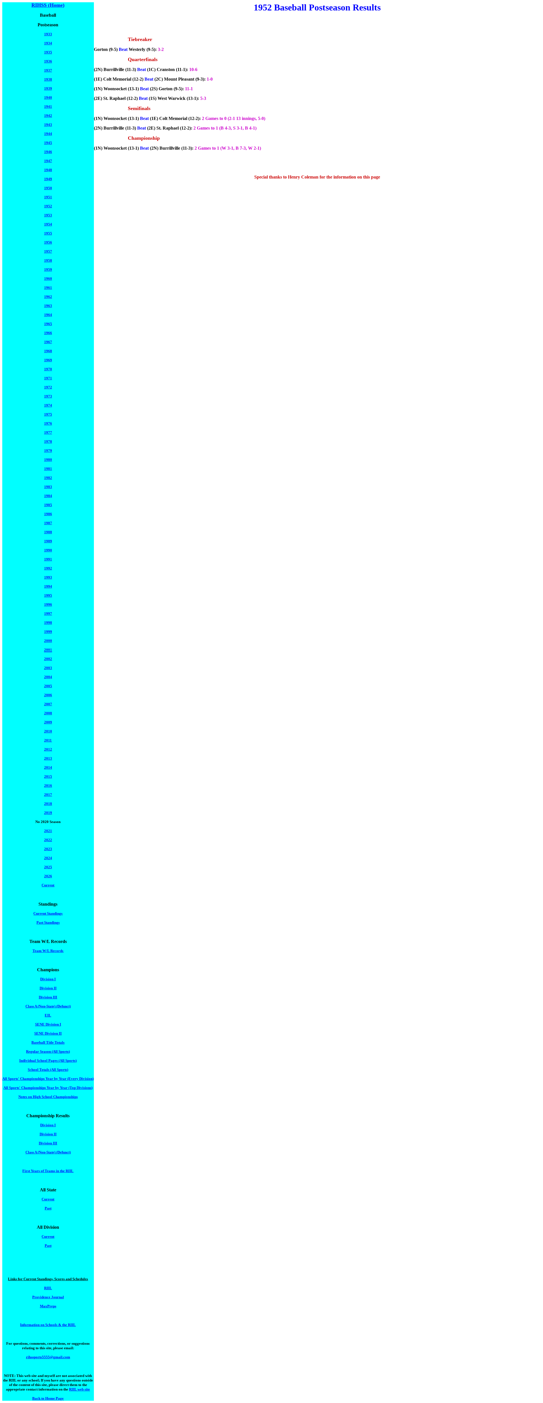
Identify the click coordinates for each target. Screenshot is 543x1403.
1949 (48, 179)
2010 (48, 731)
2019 (48, 813)
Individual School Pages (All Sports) (48, 1060)
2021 (48, 831)
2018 (48, 804)
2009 (48, 722)
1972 (48, 387)
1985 (48, 505)
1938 (48, 79)
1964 (48, 315)
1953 (48, 215)
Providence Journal (48, 1297)
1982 (48, 478)
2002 (48, 659)
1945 (48, 143)
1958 (48, 260)
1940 (48, 97)
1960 (48, 278)
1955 (48, 233)
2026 (48, 876)
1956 (48, 242)
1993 (48, 577)
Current (48, 885)
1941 (48, 106)
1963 (48, 306)
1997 (48, 613)
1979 (48, 450)
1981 (48, 469)
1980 (48, 459)
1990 (48, 550)
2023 (48, 849)
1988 (48, 532)
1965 (48, 324)
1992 (48, 568)
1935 (48, 52)
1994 (48, 586)
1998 (48, 622)
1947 (48, 161)
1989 (48, 541)
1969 (48, 360)
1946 (48, 152)
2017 (48, 794)
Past (48, 1208)
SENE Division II (48, 1033)
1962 (48, 297)
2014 (48, 767)
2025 (48, 867)
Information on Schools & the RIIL (48, 1325)
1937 (48, 70)
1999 (48, 631)
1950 (48, 188)
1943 (48, 125)
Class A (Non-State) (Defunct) (48, 1006)
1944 (48, 134)
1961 (48, 287)
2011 (48, 740)
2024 (48, 858)
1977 (48, 432)
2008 (48, 713)
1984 (48, 496)
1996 (48, 604)
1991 (48, 559)
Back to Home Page (48, 1398)
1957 (48, 251)
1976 (48, 423)
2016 (48, 785)
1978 (48, 441)
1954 (48, 224)
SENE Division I (48, 1024)
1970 (48, 369)
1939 (48, 88)
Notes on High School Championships (48, 1097)
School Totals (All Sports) (48, 1069)
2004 (48, 677)
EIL (48, 1015)
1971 (48, 378)
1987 (48, 523)
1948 (48, 170)
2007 (48, 704)
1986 (48, 514)
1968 (48, 351)
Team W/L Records (48, 951)
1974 (48, 405)
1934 (48, 43)
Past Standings (48, 922)
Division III (48, 997)
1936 (48, 61)
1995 (48, 595)
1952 (48, 206)
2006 (48, 695)
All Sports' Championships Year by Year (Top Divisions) (47, 1088)
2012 (48, 749)
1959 (48, 269)
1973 (48, 396)
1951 (48, 197)
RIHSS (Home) (47, 5)
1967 (48, 342)
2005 (48, 686)
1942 (48, 115)
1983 (48, 487)
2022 (48, 840)
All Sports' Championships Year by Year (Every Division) (48, 1079)
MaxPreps (48, 1306)
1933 (48, 34)
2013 (48, 758)
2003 (48, 668)
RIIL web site (79, 1389)
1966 (48, 333)
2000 (48, 641)
